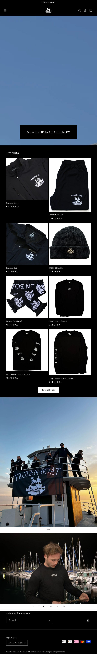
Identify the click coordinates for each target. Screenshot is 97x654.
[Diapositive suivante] (54, 530)
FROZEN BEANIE (56, 268)
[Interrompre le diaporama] (63, 606)
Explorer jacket (12, 203)
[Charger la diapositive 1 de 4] (40, 606)
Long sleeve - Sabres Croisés (61, 378)
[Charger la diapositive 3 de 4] (47, 606)
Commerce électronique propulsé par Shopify (48, 652)
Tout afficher (48, 390)
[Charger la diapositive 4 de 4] (51, 606)
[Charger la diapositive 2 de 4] (43, 606)
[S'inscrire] (49, 620)
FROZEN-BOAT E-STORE (22, 652)
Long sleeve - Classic (58, 321)
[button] (5, 10)
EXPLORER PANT (56, 215)
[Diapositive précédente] (43, 530)
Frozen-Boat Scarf (14, 321)
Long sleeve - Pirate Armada (18, 374)
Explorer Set (11, 268)
